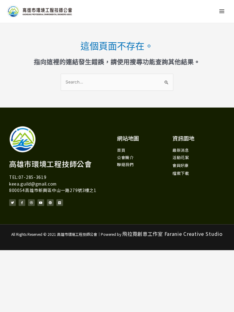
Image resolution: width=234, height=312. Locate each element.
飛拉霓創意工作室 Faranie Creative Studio (172, 233)
